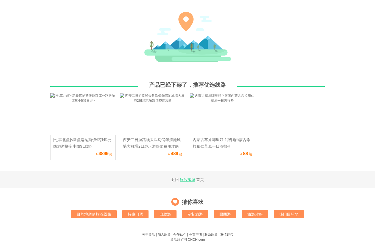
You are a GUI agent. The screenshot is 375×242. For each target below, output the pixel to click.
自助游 (165, 214)
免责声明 (195, 235)
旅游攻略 (255, 214)
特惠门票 (135, 214)
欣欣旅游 (187, 179)
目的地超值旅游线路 (94, 214)
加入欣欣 (164, 235)
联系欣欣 (211, 235)
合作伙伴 (179, 235)
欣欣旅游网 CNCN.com (187, 239)
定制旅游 (195, 214)
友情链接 (226, 235)
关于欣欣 (148, 235)
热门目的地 (288, 214)
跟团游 (225, 214)
